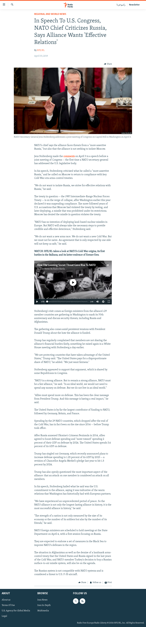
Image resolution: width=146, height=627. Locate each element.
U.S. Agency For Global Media (16, 611)
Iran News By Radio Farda (52, 269)
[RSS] (82, 601)
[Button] (108, 64)
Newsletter (134, 5)
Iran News (42, 600)
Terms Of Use (8, 605)
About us (6, 600)
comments (69, 156)
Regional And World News (50, 14)
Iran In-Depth (44, 605)
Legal (4, 616)
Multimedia (43, 611)
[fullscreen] (109, 301)
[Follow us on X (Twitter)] (75, 601)
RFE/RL (41, 50)
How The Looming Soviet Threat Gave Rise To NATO (66, 265)
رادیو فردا (121, 5)
